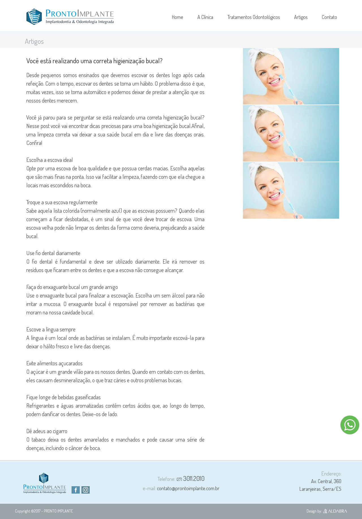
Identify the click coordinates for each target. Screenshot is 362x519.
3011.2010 (190, 478)
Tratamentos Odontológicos (253, 17)
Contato (329, 17)
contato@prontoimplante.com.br (181, 488)
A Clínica (205, 17)
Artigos (301, 17)
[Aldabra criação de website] (335, 512)
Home (177, 17)
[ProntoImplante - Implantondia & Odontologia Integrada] (70, 16)
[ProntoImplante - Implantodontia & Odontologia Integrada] (44, 491)
